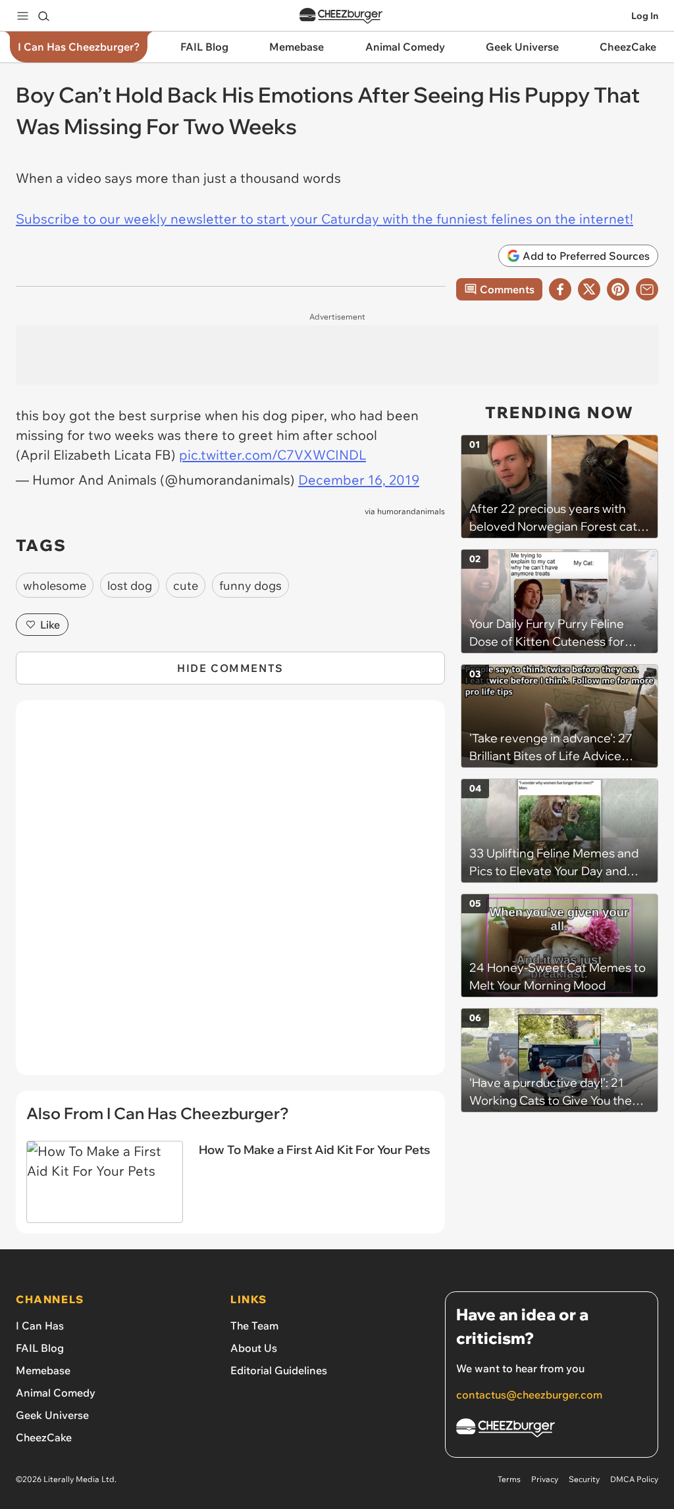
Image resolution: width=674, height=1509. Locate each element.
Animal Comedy (55, 1392)
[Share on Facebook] (560, 289)
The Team (254, 1325)
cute (185, 585)
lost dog (129, 585)
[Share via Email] (647, 289)
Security (584, 1479)
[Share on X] (589, 289)
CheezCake (44, 1437)
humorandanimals (411, 511)
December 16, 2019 (358, 479)
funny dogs (250, 585)
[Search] (43, 16)
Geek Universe (52, 1415)
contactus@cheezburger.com (529, 1394)
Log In (644, 16)
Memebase (43, 1370)
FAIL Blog (40, 1347)
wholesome (54, 585)
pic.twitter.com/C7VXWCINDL (272, 454)
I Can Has (40, 1325)
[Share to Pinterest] (618, 289)
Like (50, 624)
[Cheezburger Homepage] (341, 16)
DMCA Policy (634, 1479)
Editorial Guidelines (278, 1370)
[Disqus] (230, 895)
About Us (253, 1347)
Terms (509, 1479)
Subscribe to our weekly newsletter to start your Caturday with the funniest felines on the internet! (324, 218)
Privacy (544, 1479)
